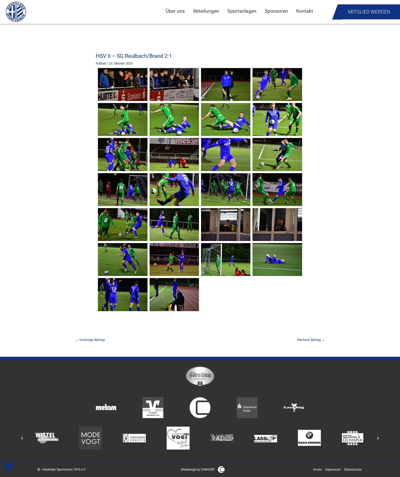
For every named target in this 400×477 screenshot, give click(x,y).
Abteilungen (206, 11)
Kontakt (304, 11)
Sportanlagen (241, 11)
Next (378, 438)
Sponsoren (276, 11)
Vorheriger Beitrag (90, 340)
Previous (22, 438)
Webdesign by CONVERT (198, 469)
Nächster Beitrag (311, 340)
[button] (9, 468)
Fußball (101, 63)
